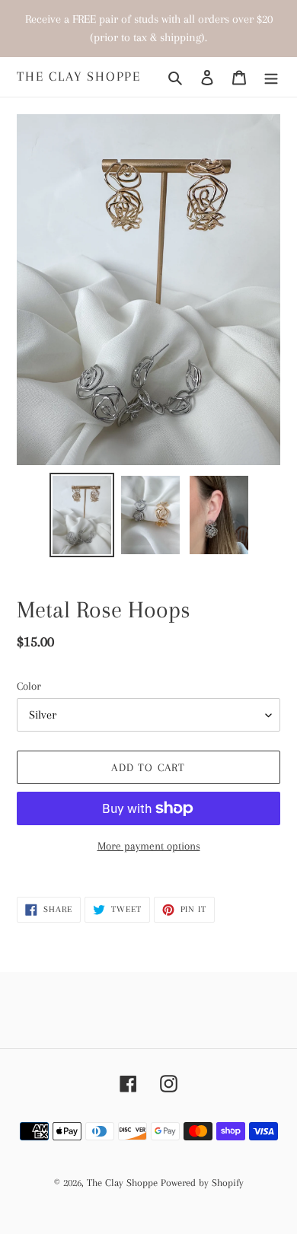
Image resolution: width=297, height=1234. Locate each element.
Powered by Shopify (202, 1182)
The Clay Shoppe (79, 76)
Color (29, 686)
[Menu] (271, 76)
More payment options (148, 846)
